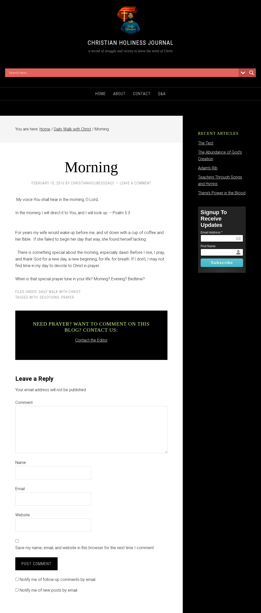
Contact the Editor (91, 340)
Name (20, 462)
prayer (67, 297)
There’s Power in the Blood (221, 193)
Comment (24, 402)
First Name (208, 246)
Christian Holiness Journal (131, 42)
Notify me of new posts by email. (49, 590)
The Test (205, 143)
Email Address (212, 232)
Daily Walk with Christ (60, 292)
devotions (49, 297)
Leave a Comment (135, 183)
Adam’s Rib (207, 168)
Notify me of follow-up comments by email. (58, 579)
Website (22, 515)
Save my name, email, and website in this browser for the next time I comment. (84, 547)
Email (20, 488)
